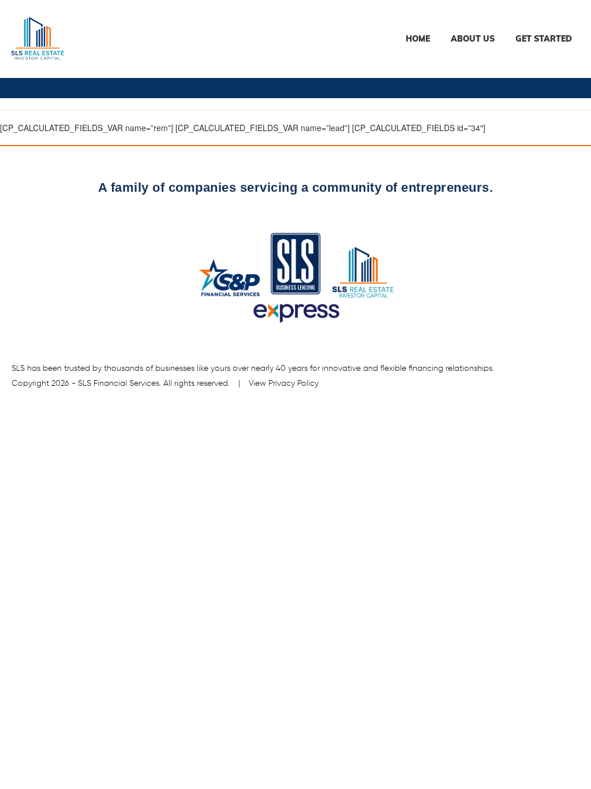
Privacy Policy (293, 383)
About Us (473, 39)
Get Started (543, 39)
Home (418, 39)
